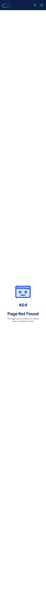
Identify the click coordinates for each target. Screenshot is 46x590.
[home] (6, 5)
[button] (41, 5)
